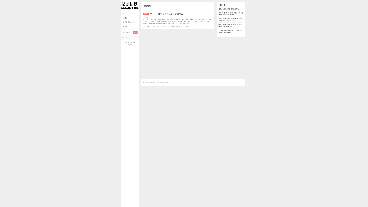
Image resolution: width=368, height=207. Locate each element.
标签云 (125, 26)
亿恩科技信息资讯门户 (130, 6)
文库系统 (127, 42)
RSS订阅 (126, 37)
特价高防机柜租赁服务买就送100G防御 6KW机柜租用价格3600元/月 (230, 25)
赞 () (153, 26)
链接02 (133, 42)
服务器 (125, 18)
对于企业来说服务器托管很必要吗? (229, 9)
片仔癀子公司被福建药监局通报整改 (166, 13)
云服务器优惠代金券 (129, 22)
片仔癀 (162, 26)
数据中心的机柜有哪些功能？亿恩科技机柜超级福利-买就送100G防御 (231, 19)
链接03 (130, 44)
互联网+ (146, 14)
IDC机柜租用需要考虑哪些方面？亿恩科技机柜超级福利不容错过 (230, 31)
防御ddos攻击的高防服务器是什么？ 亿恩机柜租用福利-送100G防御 (231, 14)
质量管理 (186, 26)
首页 (124, 14)
